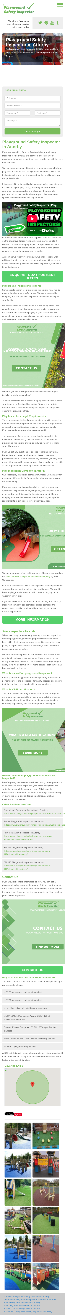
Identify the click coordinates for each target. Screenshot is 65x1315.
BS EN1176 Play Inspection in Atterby (22, 1308)
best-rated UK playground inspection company (28, 576)
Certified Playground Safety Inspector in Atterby (26, 1296)
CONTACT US (32, 970)
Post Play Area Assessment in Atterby (22, 1305)
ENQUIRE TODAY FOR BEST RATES (32, 276)
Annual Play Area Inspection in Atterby (22, 1302)
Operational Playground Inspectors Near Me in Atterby (30, 1299)
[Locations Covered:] (3, 4)
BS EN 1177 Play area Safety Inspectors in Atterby (28, 1311)
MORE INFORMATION (32, 619)
